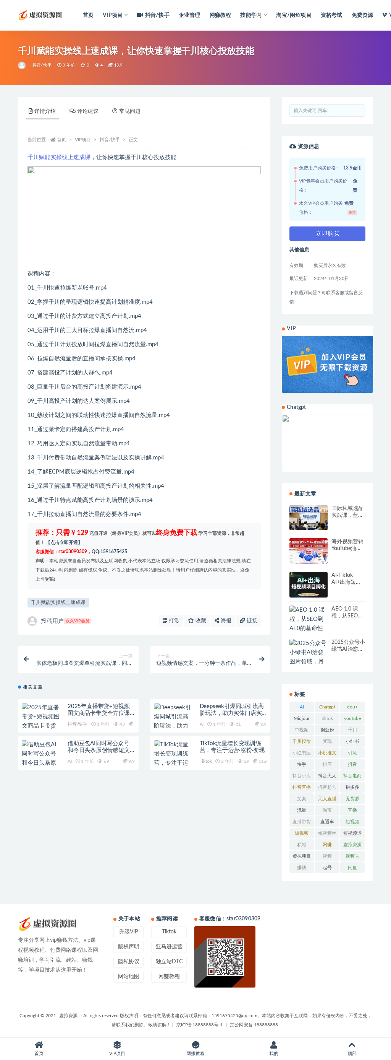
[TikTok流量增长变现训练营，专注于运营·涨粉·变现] (173, 758)
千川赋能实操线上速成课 (58, 157)
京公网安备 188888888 (254, 1025)
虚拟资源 (352, 844)
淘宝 (327, 810)
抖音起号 (327, 787)
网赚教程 (220, 15)
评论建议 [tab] (88, 111)
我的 (273, 1053)
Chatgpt (327, 707)
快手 (301, 764)
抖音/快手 (157, 15)
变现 (327, 741)
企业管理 (189, 15)
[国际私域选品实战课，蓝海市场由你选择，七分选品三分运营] (308, 518)
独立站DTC (169, 961)
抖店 (327, 764)
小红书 (352, 741)
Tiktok (206, 761)
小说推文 (327, 753)
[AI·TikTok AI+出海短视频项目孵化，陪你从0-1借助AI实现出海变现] (308, 585)
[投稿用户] (22, 65)
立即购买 (327, 234)
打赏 (173, 621)
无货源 (352, 798)
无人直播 (327, 798)
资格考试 (332, 15)
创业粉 (327, 730)
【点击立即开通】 (64, 542)
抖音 (352, 764)
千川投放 (301, 741)
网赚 (327, 844)
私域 (301, 844)
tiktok (327, 718)
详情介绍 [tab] (45, 111)
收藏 (200, 621)
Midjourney (302, 720)
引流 (352, 753)
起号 (327, 867)
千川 (352, 730)
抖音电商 (352, 775)
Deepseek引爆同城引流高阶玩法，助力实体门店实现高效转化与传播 (232, 713)
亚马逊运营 (169, 946)
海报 (225, 621)
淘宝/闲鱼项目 (293, 15)
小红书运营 (301, 754)
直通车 (327, 821)
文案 (301, 798)
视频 (327, 856)
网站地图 (128, 976)
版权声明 (128, 946)
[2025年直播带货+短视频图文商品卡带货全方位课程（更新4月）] (41, 726)
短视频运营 (352, 835)
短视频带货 (327, 835)
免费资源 (362, 15)
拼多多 (352, 787)
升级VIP (128, 932)
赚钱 (301, 867)
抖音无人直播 (327, 777)
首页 (88, 15)
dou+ (352, 707)
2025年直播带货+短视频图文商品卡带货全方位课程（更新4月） (99, 713)
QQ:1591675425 (109, 551)
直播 (352, 810)
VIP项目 (83, 139)
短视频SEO (302, 835)
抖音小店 (301, 775)
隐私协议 (128, 961)
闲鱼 (352, 867)
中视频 (302, 730)
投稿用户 (65, 621)
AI (202, 724)
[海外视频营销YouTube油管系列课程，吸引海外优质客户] (308, 551)
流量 (301, 810)
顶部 (352, 1053)
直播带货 (301, 821)
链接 (251, 621)
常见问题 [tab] (130, 111)
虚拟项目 (301, 856)
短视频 (352, 821)
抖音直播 (301, 787)
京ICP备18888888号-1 (199, 1025)
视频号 (352, 856)
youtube (352, 718)
